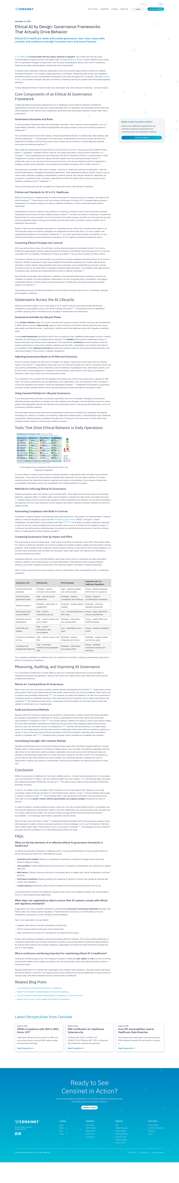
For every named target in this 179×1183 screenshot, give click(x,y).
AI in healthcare (21, 57)
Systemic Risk (90, 1134)
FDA (97, 592)
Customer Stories (120, 1137)
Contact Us (151, 1131)
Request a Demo (155, 9)
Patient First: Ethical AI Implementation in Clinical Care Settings (43, 992)
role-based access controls (65, 519)
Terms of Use (132, 1152)
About (61, 1125)
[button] (104, 9)
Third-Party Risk (91, 1128)
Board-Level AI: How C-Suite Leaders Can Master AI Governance (43, 999)
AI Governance (90, 1137)
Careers (61, 1134)
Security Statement (158, 1152)
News (61, 1131)
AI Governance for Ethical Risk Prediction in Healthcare (39, 988)
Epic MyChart (77, 60)
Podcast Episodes (120, 1139)
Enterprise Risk (90, 1131)
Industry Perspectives (122, 1128)
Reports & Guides (120, 1131)
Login (137, 9)
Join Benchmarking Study (156, 1128)
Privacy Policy (144, 1152)
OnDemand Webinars (121, 1134)
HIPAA (81, 200)
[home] (25, 9)
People (61, 1128)
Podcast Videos (120, 1142)
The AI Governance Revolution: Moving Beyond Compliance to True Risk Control (49, 995)
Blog (116, 1125)
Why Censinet (93, 9)
